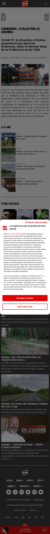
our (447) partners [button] (15, 234)
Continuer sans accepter (36, 222)
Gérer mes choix (25, 306)
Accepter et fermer (25, 298)
